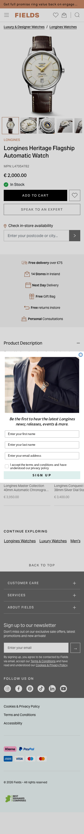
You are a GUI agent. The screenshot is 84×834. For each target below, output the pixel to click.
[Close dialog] (81, 354)
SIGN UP (42, 475)
